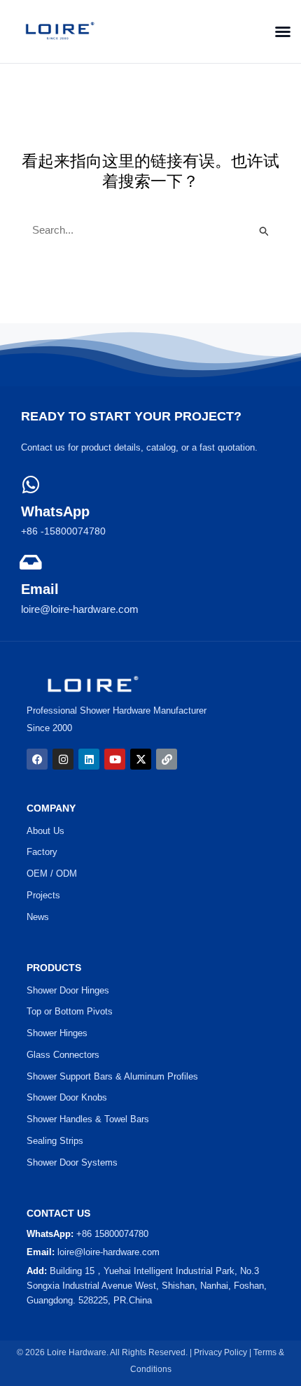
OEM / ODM (52, 873)
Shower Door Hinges (68, 990)
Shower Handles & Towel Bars (88, 1119)
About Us (45, 831)
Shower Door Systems (72, 1162)
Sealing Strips (55, 1141)
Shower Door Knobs (67, 1097)
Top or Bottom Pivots (70, 1011)
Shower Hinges (57, 1033)
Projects (43, 895)
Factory (42, 852)
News (38, 917)
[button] (278, 31)
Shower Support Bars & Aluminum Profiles (112, 1076)
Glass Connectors (63, 1054)
